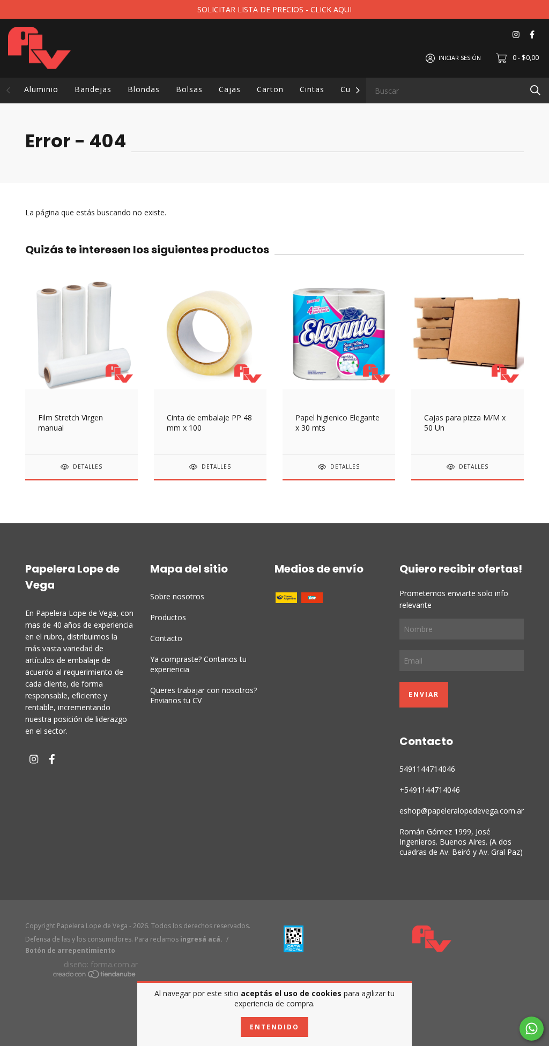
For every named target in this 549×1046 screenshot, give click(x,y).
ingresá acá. (201, 939)
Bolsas (189, 89)
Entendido (274, 1027)
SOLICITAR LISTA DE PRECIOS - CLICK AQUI (274, 9)
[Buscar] (535, 89)
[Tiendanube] (95, 975)
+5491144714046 (429, 790)
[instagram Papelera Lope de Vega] (516, 34)
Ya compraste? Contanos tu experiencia (198, 664)
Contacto (166, 638)
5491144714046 (427, 769)
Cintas (312, 89)
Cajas (230, 89)
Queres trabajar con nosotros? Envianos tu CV (203, 695)
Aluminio (41, 89)
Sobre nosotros (177, 596)
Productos (168, 617)
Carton (270, 89)
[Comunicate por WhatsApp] (532, 1029)
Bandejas (93, 89)
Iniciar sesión (460, 58)
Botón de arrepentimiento (70, 950)
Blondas (144, 89)
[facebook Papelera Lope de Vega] (532, 34)
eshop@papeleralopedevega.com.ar (461, 811)
